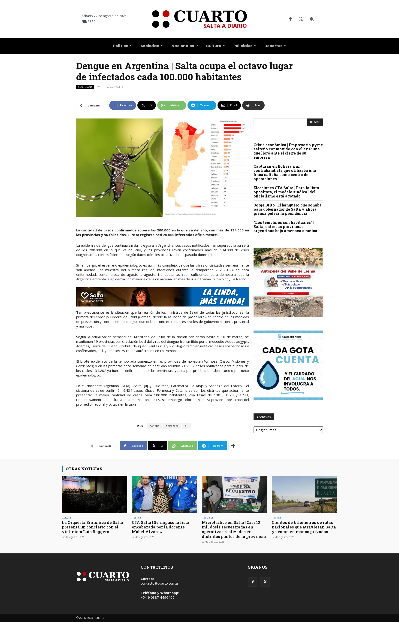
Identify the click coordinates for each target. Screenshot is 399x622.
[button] (311, 19)
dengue (154, 426)
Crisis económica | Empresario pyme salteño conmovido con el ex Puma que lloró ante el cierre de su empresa (288, 151)
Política (136, 517)
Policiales (207, 517)
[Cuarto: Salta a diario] (199, 19)
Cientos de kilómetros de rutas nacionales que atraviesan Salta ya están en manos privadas (304, 527)
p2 (186, 426)
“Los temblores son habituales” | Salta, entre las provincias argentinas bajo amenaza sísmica (285, 226)
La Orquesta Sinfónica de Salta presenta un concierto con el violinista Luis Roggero (92, 527)
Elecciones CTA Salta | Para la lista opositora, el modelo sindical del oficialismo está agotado (286, 191)
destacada (172, 426)
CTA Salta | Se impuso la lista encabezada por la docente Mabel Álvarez (160, 527)
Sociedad (85, 86)
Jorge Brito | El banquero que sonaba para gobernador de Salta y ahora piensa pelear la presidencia (288, 209)
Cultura (66, 517)
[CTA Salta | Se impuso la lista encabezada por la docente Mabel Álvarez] (164, 494)
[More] (233, 445)
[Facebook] (290, 19)
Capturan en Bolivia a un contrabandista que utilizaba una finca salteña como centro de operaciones (285, 172)
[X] (301, 19)
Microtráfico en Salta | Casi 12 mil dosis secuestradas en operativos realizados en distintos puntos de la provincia (234, 529)
